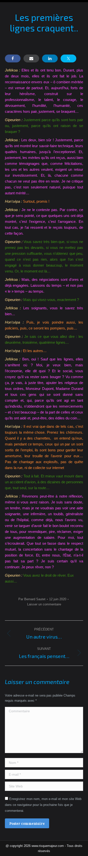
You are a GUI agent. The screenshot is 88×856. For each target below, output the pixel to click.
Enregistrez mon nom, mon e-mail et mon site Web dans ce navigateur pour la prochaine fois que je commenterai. (43, 805)
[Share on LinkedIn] (50, 58)
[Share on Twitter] (68, 58)
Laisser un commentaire (44, 604)
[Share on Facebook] (13, 58)
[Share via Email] (31, 58)
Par (31, 599)
